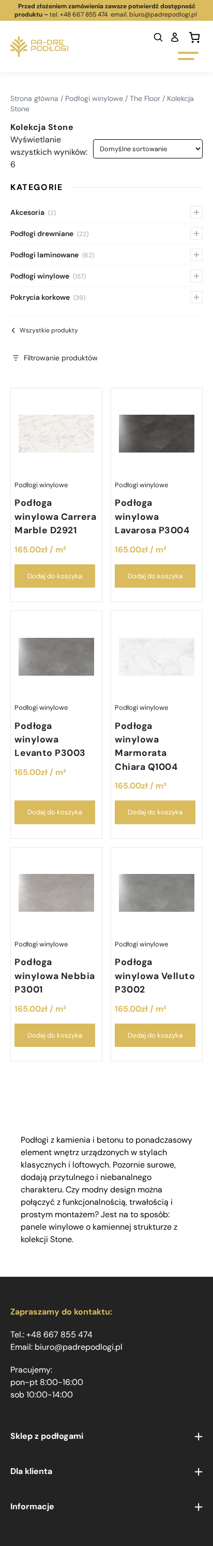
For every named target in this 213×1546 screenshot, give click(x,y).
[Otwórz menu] (188, 56)
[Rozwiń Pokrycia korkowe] (196, 297)
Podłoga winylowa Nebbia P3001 (54, 975)
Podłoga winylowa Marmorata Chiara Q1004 (146, 746)
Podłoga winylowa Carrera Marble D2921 (55, 516)
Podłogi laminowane (52, 254)
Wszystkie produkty (49, 330)
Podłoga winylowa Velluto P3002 (155, 975)
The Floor (145, 98)
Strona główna (34, 98)
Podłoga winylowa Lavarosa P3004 (152, 516)
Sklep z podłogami (46, 1436)
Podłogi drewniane (49, 233)
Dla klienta (31, 1471)
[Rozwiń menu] (198, 1436)
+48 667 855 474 (84, 14)
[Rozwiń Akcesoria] (196, 212)
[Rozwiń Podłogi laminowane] (196, 255)
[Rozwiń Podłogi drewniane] (196, 233)
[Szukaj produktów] (158, 37)
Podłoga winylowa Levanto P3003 (50, 739)
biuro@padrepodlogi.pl (164, 14)
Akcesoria (33, 212)
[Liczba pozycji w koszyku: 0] (194, 37)
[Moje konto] (175, 37)
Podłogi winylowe (94, 98)
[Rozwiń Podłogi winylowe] (196, 276)
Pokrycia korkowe (47, 297)
